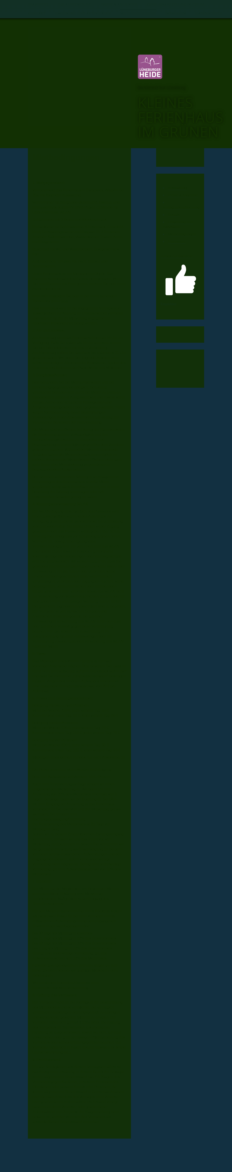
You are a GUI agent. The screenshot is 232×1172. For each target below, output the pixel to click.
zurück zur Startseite (177, 256)
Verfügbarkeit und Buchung (176, 4)
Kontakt (37, 13)
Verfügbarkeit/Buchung (181, 207)
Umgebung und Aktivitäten (83, 13)
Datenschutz (208, 13)
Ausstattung (177, 188)
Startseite (38, 4)
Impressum (175, 13)
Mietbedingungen (138, 13)
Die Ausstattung (75, 4)
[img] (79, 77)
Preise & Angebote (119, 4)
